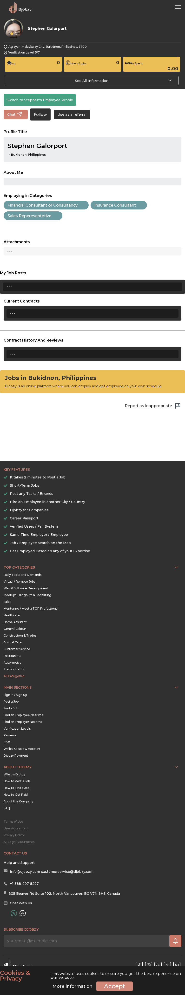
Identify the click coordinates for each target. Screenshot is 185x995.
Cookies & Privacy (15, 976)
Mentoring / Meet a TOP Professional (31, 608)
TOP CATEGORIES (19, 567)
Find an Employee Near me (23, 715)
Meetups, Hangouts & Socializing (27, 595)
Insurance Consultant (115, 205)
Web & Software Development (26, 588)
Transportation (14, 669)
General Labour (15, 629)
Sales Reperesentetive (29, 216)
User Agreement (16, 828)
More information (72, 986)
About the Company (18, 801)
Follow (40, 114)
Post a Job (11, 701)
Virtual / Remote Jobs (19, 581)
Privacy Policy (14, 835)
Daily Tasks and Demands (22, 575)
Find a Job (11, 708)
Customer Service (17, 649)
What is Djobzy (15, 774)
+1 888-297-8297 (24, 883)
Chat (7, 742)
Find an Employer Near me (23, 722)
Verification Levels (17, 728)
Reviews (10, 735)
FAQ (7, 808)
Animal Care (13, 642)
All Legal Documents (19, 842)
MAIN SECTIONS (18, 687)
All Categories (14, 676)
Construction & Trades (20, 635)
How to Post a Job (17, 781)
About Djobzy (18, 767)
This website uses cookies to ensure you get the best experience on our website (90, 976)
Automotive (12, 662)
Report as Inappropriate (148, 405)
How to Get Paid (16, 794)
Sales (7, 602)
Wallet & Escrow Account (22, 749)
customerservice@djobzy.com (67, 871)
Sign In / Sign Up (15, 695)
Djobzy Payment (16, 755)
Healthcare (12, 615)
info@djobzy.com (25, 871)
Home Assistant (15, 622)
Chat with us (21, 903)
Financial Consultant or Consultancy (42, 205)
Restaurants (12, 656)
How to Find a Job (16, 788)
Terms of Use (13, 821)
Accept (114, 986)
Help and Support (19, 863)
